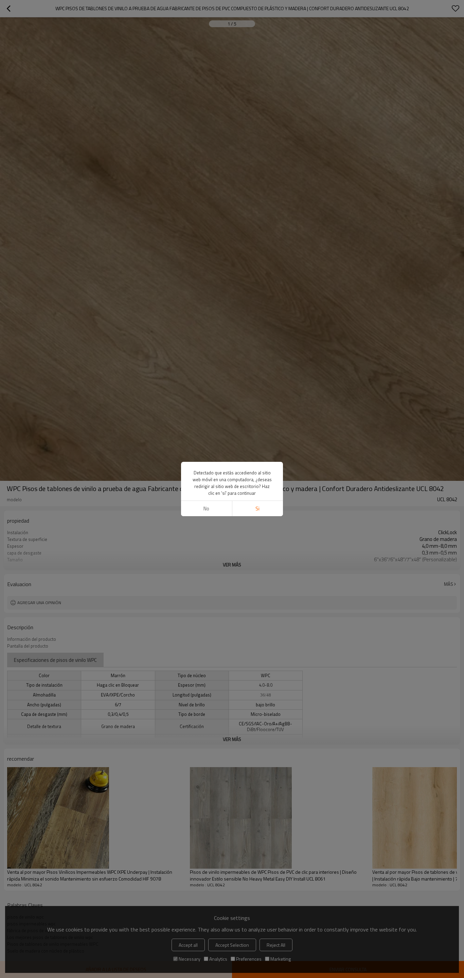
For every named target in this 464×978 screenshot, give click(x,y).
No (206, 508)
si (257, 508)
